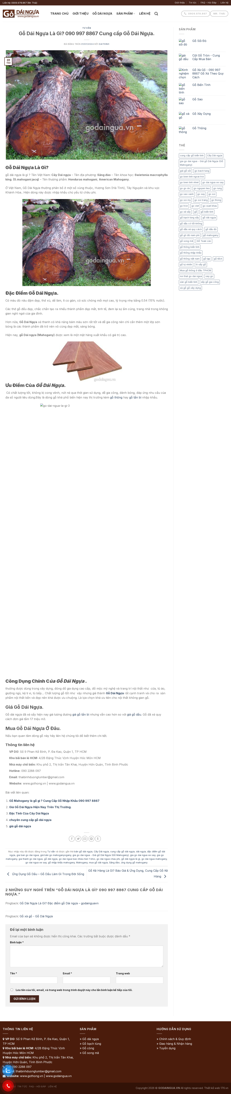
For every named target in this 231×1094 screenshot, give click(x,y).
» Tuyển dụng (166, 1048)
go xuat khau (210, 205)
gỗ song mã (186, 241)
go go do (185, 188)
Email (67, 973)
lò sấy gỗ (201, 264)
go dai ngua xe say (36, 862)
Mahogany (82, 862)
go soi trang (201, 200)
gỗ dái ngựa (50, 859)
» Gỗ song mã (89, 1053)
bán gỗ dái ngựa (83, 851)
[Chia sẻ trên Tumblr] (98, 839)
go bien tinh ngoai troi (192, 176)
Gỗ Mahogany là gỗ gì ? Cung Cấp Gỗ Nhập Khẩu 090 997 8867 (54, 801)
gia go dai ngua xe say (142, 855)
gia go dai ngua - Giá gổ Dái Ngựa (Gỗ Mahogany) (101, 855)
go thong (216, 200)
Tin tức (193, 2)
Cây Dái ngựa (101, 851)
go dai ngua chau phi (108, 859)
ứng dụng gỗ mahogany (134, 862)
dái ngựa (141, 851)
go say (201, 194)
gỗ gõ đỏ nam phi (189, 235)
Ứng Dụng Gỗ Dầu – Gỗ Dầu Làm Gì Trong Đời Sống (47, 874)
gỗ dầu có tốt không (191, 223)
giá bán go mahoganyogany (55, 855)
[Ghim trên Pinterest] (91, 839)
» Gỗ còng (87, 1048)
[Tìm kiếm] (156, 14)
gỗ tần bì (135, 397)
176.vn (224, 1087)
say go (209, 276)
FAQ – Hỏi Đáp (209, 2)
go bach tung (202, 170)
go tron (184, 205)
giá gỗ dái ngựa (20, 826)
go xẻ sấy (185, 211)
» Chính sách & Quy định (174, 1039)
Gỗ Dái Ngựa (102, 13)
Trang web (123, 973)
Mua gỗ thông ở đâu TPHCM (195, 270)
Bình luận (17, 942)
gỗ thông (116, 397)
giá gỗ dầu (134, 714)
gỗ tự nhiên (186, 264)
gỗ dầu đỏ (211, 229)
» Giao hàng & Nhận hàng (174, 1043)
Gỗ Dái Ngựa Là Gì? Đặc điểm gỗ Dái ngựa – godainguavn (59, 903)
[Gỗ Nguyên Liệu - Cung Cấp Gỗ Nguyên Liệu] (24, 13)
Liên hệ (224, 2)
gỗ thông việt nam (190, 258)
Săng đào (114, 862)
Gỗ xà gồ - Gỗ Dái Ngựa (36, 916)
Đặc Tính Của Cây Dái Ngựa (29, 813)
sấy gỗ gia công (210, 282)
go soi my (185, 200)
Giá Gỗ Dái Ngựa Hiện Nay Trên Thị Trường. (40, 807)
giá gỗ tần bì (80, 714)
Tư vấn (86, 28)
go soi (211, 194)
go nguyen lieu (202, 188)
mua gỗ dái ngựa (98, 862)
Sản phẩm (124, 13)
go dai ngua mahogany (154, 859)
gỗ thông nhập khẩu (190, 252)
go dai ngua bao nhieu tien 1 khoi (77, 859)
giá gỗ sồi (185, 170)
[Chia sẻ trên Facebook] (72, 839)
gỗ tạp (206, 258)
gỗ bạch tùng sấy (189, 217)
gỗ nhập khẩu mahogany (61, 862)
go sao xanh (187, 194)
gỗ (195, 211)
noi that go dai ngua (191, 276)
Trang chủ (59, 13)
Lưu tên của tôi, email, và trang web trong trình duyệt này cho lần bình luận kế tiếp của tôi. (74, 989)
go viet (195, 205)
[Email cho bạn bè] (85, 839)
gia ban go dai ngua (28, 855)
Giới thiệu (180, 2)
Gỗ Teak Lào (204, 241)
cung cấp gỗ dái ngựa (122, 851)
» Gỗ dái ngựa (89, 1039)
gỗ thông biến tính (189, 247)
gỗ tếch (218, 258)
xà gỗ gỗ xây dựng (190, 288)
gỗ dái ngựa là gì (130, 859)
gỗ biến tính (207, 211)
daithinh (104, 44)
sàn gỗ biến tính (188, 282)
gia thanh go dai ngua (31, 859)
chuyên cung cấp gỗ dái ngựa (30, 820)
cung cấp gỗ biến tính (192, 155)
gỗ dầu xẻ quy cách (191, 229)
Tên (13, 973)
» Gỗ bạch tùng (90, 1043)
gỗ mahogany (210, 235)
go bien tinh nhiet (189, 182)
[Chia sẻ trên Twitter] (78, 839)
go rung (217, 188)
